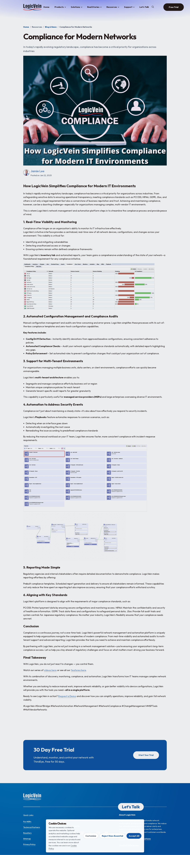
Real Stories (93, 7)
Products (59, 7)
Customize (90, 836)
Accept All (134, 836)
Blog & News (51, 27)
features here (78, 670)
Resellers (27, 833)
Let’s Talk (144, 7)
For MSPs (27, 821)
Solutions (75, 7)
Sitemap (27, 839)
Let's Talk (131, 806)
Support (128, 7)
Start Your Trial (146, 755)
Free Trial (173, 7)
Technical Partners (31, 827)
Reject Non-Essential (112, 836)
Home (46, 7)
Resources (112, 7)
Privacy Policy (29, 844)
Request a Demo (67, 696)
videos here (50, 670)
